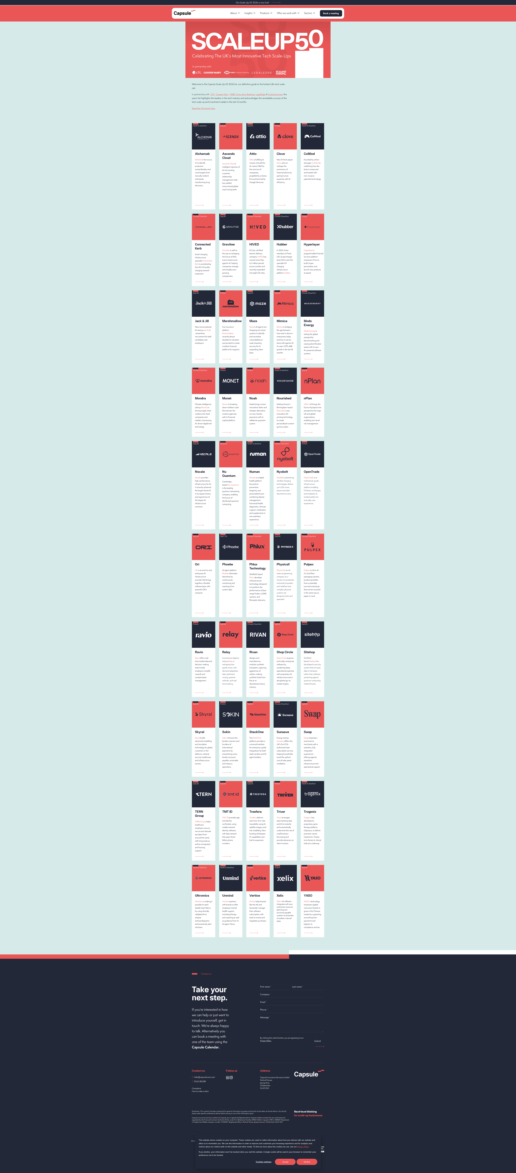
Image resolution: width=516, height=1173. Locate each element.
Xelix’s (279, 901)
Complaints (196, 1088)
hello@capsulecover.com (204, 1077)
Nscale (198, 477)
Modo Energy (309, 331)
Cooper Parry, (222, 94)
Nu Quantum (233, 485)
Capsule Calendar (205, 1047)
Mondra (204, 407)
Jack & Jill (207, 330)
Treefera (252, 817)
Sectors (308, 13)
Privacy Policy (303, 1147)
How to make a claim (200, 1091)
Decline (307, 1162)
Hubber (287, 273)
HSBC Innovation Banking (242, 94)
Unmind (225, 901)
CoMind (315, 163)
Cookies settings (263, 1162)
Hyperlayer (308, 250)
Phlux (251, 577)
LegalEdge (261, 94)
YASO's (307, 901)
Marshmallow (227, 333)
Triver (279, 817)
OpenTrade (308, 477)
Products (264, 13)
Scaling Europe (275, 94)
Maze (251, 327)
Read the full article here (203, 108)
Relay (230, 661)
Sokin (224, 738)
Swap (306, 738)
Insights (248, 13)
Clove (279, 163)
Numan (252, 477)
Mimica (280, 327)
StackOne (257, 738)
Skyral (197, 738)
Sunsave (280, 741)
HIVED (260, 256)
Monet (225, 404)
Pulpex (306, 570)
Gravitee (226, 250)
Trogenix (307, 817)
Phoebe (225, 573)
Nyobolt (280, 477)
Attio (251, 159)
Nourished (281, 410)
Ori (196, 570)
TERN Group (200, 821)
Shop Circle (281, 658)
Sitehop (312, 661)
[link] (235, 13)
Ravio (197, 658)
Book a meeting (331, 13)
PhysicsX (280, 570)
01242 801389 (200, 1081)
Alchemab (199, 159)
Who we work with (286, 13)
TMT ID (225, 817)
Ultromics (199, 901)
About (233, 13)
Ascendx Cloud (228, 163)
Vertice (252, 901)
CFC (212, 94)
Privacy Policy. (265, 1040)
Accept (285, 1162)
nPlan (306, 404)
